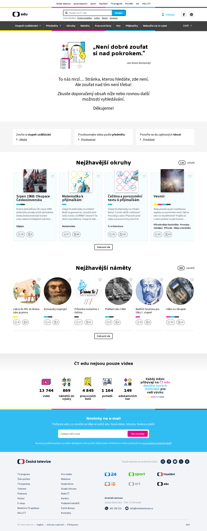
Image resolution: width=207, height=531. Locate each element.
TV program (116, 3)
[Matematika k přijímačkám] (80, 207)
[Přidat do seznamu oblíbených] (52, 176)
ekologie (114, 18)
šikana (105, 18)
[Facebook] (184, 14)
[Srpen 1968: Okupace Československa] (35, 207)
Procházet (148, 139)
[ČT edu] (20, 15)
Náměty (85, 25)
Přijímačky (132, 25)
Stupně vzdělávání (26, 25)
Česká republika (84, 18)
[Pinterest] (191, 14)
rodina (97, 18)
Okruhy (70, 25)
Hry (118, 25)
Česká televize (63, 3)
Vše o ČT (146, 3)
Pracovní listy (103, 25)
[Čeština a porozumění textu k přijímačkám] (126, 207)
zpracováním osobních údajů (156, 443)
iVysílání (103, 3)
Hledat (118, 12)
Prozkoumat (88, 139)
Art (137, 3)
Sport (93, 3)
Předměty (52, 25)
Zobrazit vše (103, 247)
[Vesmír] (172, 207)
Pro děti (129, 3)
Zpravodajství (80, 3)
